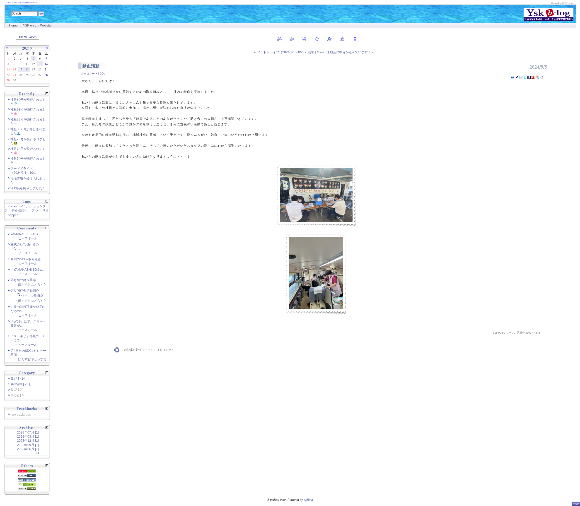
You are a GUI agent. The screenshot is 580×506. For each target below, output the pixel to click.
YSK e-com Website (37, 25)
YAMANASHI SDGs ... (25, 234)
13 (39, 64)
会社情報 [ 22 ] (20, 384)
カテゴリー (88, 73)
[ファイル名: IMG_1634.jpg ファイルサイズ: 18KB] (316, 195)
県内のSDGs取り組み (25, 259)
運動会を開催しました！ (27, 188)
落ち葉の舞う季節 (23, 280)
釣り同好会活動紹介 (24, 290)
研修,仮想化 (19, 210)
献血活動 (91, 66)
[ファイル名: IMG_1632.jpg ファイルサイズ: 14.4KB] (316, 274)
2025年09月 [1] (28, 445)
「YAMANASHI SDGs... (27, 269)
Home (13, 25)
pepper (13, 215)
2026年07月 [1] (28, 432)
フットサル (40, 210)
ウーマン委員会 (32, 296)
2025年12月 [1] (28, 440)
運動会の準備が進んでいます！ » (350, 52)
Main (320, 52)
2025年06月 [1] (28, 449)
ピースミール (27, 238)
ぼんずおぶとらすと (32, 284)
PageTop (575, 504)
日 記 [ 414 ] (18, 378)
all (37, 453)
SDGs (101, 73)
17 (20, 69)
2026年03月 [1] (28, 436)
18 (27, 69)
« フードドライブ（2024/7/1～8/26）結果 (284, 52)
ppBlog (308, 499)
